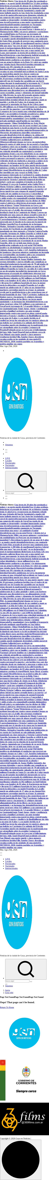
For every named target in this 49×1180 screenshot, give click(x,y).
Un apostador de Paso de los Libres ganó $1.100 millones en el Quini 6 (22, 105)
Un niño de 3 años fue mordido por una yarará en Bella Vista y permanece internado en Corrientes (23, 172)
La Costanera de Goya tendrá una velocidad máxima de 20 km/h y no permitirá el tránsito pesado (24, 111)
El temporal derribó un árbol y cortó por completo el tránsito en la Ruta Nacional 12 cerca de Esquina (22, 181)
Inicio (7, 990)
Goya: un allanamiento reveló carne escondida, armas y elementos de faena (23, 91)
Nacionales (9, 465)
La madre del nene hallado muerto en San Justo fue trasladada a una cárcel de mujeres (24, 12)
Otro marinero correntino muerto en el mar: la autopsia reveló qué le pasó (22, 289)
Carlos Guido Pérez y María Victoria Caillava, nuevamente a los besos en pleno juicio (22, 186)
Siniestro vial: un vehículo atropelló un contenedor (24, 150)
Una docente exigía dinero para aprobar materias (23, 129)
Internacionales (11, 468)
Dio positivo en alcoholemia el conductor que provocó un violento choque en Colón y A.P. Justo (23, 247)
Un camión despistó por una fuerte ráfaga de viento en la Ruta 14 (24, 176)
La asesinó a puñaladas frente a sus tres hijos (21, 152)
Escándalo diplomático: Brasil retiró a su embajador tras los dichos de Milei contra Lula (23, 200)
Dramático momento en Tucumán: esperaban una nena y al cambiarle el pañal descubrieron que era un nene (21, 26)
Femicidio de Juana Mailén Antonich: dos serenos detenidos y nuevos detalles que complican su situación (23, 261)
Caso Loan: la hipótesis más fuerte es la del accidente (23, 126)
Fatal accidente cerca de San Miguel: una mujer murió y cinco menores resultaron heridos (22, 334)
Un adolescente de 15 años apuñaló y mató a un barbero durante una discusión (23, 88)
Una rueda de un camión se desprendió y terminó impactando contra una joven (22, 19)
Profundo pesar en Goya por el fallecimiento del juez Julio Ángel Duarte (23, 331)
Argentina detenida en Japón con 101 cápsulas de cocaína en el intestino (22, 66)
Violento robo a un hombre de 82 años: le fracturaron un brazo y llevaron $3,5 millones (24, 280)
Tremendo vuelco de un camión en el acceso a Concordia (22, 192)
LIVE (7, 458)
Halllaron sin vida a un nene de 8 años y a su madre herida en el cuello (24, 318)
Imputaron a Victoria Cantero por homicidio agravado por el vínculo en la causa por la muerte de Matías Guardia (23, 221)
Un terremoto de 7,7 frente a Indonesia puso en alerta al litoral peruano (24, 84)
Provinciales (10, 463)
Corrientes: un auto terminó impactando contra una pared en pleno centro (20, 312)
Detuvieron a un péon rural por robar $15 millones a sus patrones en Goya (24, 304)
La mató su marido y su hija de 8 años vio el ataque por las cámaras (23, 102)
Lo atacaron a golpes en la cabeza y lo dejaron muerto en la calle (24, 162)
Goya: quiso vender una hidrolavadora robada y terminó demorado (22, 116)
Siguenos (9, 445)
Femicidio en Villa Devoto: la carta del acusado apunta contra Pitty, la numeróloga (24, 95)
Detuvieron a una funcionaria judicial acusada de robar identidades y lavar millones (24, 56)
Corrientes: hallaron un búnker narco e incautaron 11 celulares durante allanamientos (24, 296)
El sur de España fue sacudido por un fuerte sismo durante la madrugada (22, 82)
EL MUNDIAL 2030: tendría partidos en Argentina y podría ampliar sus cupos (22, 341)
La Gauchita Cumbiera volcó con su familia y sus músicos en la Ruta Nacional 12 (24, 146)
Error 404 (9, 993)
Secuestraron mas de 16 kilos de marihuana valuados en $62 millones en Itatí (24, 277)
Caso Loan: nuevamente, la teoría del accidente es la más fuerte (22, 52)
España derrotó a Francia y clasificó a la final (23, 314)
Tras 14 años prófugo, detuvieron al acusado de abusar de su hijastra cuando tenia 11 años (24, 5)
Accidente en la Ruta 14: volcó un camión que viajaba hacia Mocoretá (24, 63)
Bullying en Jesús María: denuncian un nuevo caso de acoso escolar (22, 124)
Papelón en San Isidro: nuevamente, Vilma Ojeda (20, 122)
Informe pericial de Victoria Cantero (23, 178)
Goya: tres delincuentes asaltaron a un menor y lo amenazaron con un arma (22, 59)
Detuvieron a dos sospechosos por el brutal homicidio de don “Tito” (23, 293)
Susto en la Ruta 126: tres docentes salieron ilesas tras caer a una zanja (24, 49)
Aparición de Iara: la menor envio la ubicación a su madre (22, 284)
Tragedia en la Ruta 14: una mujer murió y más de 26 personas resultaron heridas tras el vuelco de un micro (24, 78)
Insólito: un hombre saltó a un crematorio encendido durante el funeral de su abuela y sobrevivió (22, 257)
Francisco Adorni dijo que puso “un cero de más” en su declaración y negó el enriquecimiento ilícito (24, 45)
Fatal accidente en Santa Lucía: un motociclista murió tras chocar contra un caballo (24, 73)
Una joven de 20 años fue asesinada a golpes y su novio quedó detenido (23, 2)
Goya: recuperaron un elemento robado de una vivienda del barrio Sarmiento (23, 9)
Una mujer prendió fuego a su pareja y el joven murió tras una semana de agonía (23, 190)
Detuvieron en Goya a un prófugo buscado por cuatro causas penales (21, 206)
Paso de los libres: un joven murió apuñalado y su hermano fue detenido (21, 300)
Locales (8, 461)
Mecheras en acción (22, 170)
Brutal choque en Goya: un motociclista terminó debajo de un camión (21, 98)
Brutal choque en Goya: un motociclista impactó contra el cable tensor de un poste (22, 143)
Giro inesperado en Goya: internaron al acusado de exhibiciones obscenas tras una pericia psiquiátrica (23, 273)
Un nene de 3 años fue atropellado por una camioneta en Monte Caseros (23, 217)
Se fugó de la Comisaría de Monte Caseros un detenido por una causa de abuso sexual (23, 213)
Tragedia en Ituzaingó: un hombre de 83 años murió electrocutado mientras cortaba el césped (23, 165)
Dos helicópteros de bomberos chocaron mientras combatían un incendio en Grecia (24, 252)
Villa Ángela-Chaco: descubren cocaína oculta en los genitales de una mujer (22, 338)
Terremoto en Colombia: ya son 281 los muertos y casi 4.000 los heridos (23, 108)
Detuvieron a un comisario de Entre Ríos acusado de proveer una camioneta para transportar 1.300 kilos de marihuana (24, 41)
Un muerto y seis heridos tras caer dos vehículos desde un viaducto (24, 159)
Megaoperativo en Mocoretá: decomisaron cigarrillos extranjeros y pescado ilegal (24, 132)
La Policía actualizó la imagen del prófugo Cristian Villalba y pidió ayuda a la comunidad (24, 196)
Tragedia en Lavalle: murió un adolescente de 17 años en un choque (22, 286)
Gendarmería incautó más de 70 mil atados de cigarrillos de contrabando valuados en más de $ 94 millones (24, 266)
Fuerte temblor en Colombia (23, 149)
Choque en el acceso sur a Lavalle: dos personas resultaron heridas (24, 210)
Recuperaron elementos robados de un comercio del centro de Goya (23, 16)
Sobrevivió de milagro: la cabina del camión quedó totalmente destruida (22, 136)
